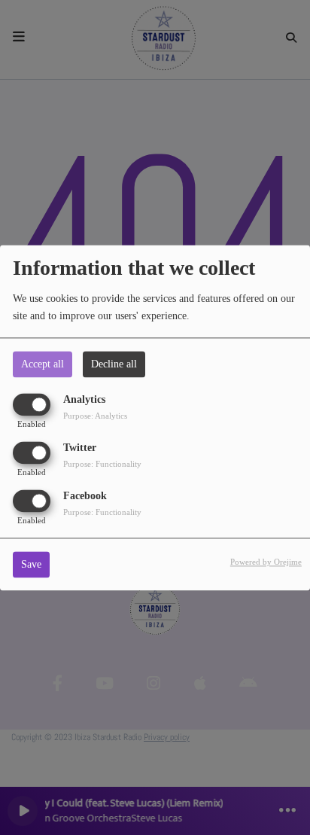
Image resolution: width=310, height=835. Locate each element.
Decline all (114, 364)
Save (31, 564)
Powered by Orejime (266, 561)
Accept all (42, 364)
